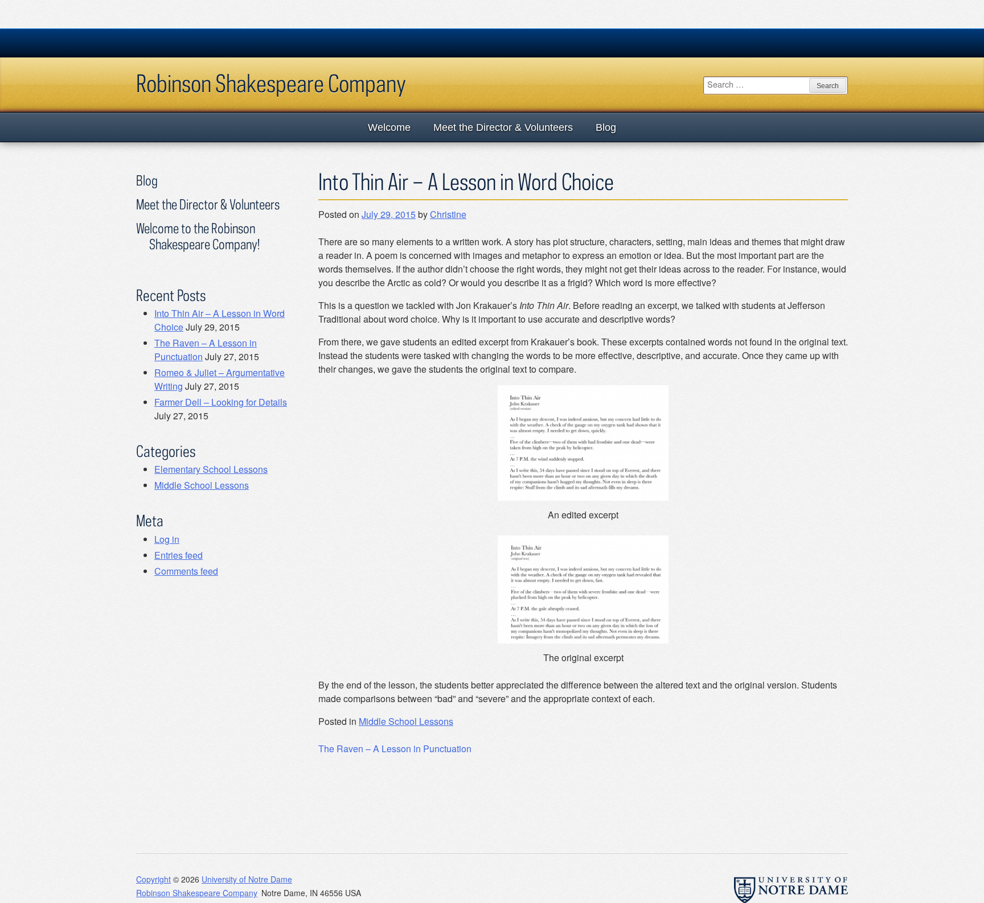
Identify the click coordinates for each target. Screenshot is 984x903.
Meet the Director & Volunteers (503, 127)
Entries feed (178, 555)
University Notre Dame (222, 42)
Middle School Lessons (406, 721)
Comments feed (186, 571)
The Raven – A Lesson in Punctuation (395, 748)
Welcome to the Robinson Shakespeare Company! (198, 236)
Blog (606, 127)
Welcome (389, 127)
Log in (166, 539)
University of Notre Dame (247, 879)
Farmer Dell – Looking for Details (220, 402)
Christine (448, 214)
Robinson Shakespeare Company (271, 83)
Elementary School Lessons (211, 469)
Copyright (153, 879)
